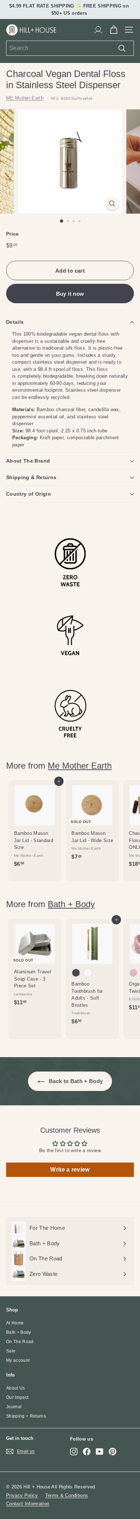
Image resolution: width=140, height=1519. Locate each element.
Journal (14, 1406)
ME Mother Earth (24, 98)
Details (15, 322)
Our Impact (17, 1397)
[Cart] (113, 30)
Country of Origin (28, 494)
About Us (15, 1388)
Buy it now (70, 294)
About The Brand (28, 461)
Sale (10, 1351)
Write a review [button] (70, 1169)
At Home (15, 1322)
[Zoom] (111, 203)
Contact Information (27, 1503)
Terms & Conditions (66, 1495)
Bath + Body (71, 904)
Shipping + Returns (26, 1416)
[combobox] (70, 48)
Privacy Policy (22, 1495)
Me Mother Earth (80, 765)
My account (17, 1360)
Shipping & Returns (31, 477)
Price (12, 234)
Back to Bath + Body (75, 1081)
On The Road (20, 1341)
